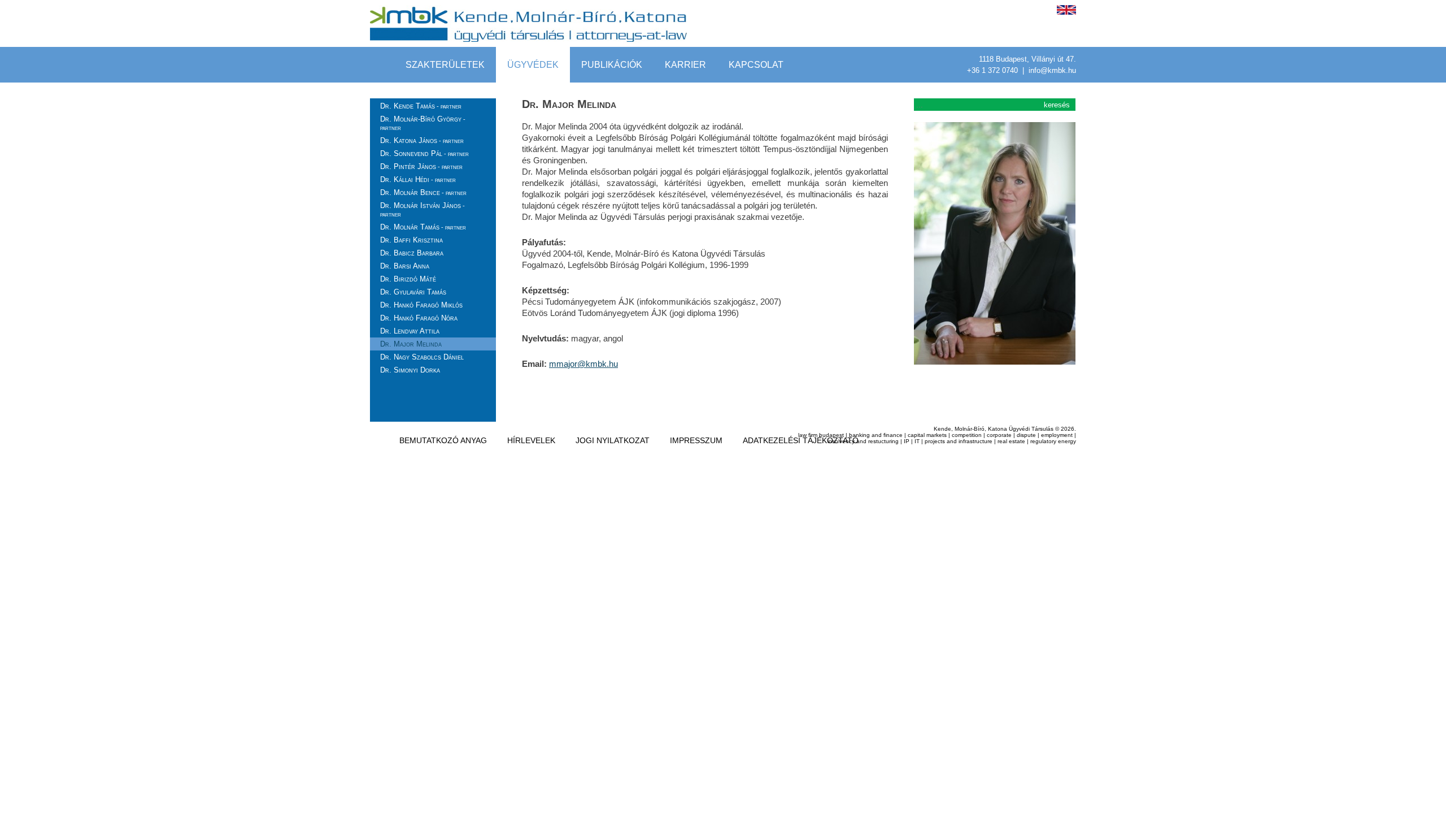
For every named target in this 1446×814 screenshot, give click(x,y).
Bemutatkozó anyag (443, 440)
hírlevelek (531, 440)
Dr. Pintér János (421, 166)
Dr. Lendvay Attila (409, 331)
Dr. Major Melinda (411, 344)
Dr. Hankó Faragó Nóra (419, 318)
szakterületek (445, 65)
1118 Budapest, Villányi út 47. (1027, 59)
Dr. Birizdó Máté (408, 279)
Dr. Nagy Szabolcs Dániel (422, 357)
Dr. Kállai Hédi (418, 179)
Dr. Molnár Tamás (423, 227)
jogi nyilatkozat (613, 440)
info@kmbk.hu (1052, 70)
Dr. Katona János (422, 140)
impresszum (696, 440)
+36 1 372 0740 (993, 70)
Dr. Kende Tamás (420, 106)
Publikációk (611, 65)
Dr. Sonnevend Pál (424, 153)
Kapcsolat (756, 65)
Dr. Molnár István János (422, 209)
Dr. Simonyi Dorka (410, 370)
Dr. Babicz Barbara (411, 253)
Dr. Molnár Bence (423, 192)
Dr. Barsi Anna (404, 266)
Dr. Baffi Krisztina (411, 240)
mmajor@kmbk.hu (583, 364)
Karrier (685, 65)
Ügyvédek (533, 65)
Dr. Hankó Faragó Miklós (421, 305)
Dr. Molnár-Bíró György (422, 123)
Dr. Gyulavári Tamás (413, 292)
